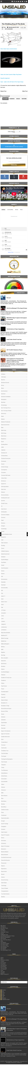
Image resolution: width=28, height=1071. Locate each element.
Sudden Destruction (5, 736)
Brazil (2, 441)
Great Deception (4, 568)
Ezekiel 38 (3, 537)
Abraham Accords (5, 382)
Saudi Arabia (4, 722)
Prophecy (3, 694)
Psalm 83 (3, 697)
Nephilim (3, 652)
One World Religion (5, 672)
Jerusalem (3, 613)
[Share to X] (23, 27)
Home (2, 957)
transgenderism (4, 891)
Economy (3, 517)
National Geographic (5, 937)
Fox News (3, 930)
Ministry (3, 646)
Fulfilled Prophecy (5, 551)
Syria (2, 739)
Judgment (3, 624)
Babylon (3, 419)
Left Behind (3, 629)
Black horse (3, 435)
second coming (4, 879)
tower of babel (4, 888)
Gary (3, 991)
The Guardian (4, 947)
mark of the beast (5, 846)
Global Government (5, 554)
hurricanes (3, 840)
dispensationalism (5, 818)
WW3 (2, 792)
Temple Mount (4, 742)
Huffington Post (4, 934)
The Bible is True (4, 750)
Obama (2, 669)
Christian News (4, 455)
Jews (2, 618)
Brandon (4, 990)
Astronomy (3, 413)
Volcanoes (3, 790)
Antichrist (3, 393)
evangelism (3, 826)
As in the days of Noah (6, 410)
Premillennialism (4, 691)
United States (4, 775)
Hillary (3, 995)
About (2, 958)
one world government (6, 857)
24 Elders (3, 374)
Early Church (4, 509)
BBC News (3, 925)
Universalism (4, 778)
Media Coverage (4, 638)
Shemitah (3, 728)
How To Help (4, 967)
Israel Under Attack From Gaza (14, 339)
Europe (2, 531)
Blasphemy (3, 438)
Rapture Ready (4, 700)
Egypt (2, 520)
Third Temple (4, 761)
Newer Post (3, 91)
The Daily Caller (4, 945)
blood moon (3, 806)
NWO (2, 649)
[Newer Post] (0, 534)
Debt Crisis (3, 489)
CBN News (3, 927)
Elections (3, 523)
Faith (2, 539)
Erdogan (3, 525)
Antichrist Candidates (5, 396)
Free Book (3, 964)
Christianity (3, 461)
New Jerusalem (4, 657)
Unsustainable (4, 781)
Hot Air (2, 933)
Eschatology (3, 528)
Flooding (3, 545)
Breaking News (4, 444)
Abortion (3, 379)
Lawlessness (4, 627)
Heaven (2, 573)
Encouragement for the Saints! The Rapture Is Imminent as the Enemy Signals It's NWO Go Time (15, 360)
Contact (2, 961)
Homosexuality (4, 587)
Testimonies (4, 747)
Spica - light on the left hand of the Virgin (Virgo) (12, 81)
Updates (3, 973)
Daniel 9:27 (3, 483)
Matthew (4, 998)
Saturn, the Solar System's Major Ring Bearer (11, 74)
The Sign (3, 971)
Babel (2, 416)
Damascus (3, 480)
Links (2, 970)
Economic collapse (5, 514)
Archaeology (4, 405)
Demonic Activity (4, 495)
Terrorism (3, 745)
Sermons (3, 725)
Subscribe (14, 165)
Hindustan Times (5, 932)
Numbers (3, 666)
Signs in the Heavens (5, 731)
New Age (3, 655)
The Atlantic (3, 942)
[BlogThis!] (22, 27)
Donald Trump (4, 503)
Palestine (3, 674)
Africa (2, 385)
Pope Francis (4, 686)
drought (3, 820)
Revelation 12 (4, 702)
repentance (3, 868)
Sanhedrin (3, 719)
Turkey (2, 767)
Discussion (3, 962)
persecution (3, 863)
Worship (3, 804)
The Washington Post (6, 950)
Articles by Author (5, 960)
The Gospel (3, 756)
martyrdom (3, 849)
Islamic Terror (4, 601)
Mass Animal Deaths (5, 632)
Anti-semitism (4, 391)
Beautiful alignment (5, 78)
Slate (2, 941)
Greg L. (3, 992)
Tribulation (3, 764)
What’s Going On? (5, 974)
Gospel (2, 565)
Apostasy (3, 402)
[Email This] (21, 27)
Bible (2, 427)
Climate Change (4, 466)
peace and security (5, 860)
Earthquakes (4, 511)
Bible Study (3, 430)
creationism (3, 815)
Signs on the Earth (5, 733)
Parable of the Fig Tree (6, 677)
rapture (3, 865)
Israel (2, 604)
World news (3, 801)
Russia (2, 714)
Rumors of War (4, 711)
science (3, 877)
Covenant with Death (5, 475)
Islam (2, 598)
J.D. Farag (3, 610)
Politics (2, 683)
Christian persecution (5, 458)
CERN (2, 447)
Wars (2, 798)
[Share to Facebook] (25, 27)
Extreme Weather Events (6, 534)
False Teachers (4, 542)
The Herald (3, 948)
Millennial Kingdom (5, 643)
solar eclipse (4, 882)
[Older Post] (27, 534)
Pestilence (3, 680)
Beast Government (5, 424)
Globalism (3, 556)
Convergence (4, 469)
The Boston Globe (5, 943)
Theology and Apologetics (7, 759)
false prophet (4, 832)
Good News (3, 562)
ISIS (2, 590)
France (2, 548)
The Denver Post (5, 946)
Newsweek (3, 938)
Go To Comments (9, 28)
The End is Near (4, 753)
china (2, 812)
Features (24, 98)
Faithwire (3, 929)
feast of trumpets (5, 835)
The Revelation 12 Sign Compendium (15, 329)
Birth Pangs (3, 433)
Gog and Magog (4, 559)
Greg (3, 994)
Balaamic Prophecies (5, 421)
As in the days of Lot (5, 407)
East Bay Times (4, 928)
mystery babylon (4, 851)
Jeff (3, 996)
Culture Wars (4, 478)
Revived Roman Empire (6, 708)
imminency (3, 843)
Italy (2, 607)
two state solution (5, 893)
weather (3, 896)
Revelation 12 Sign (5, 705)
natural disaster (4, 854)
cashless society (4, 809)
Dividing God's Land (5, 497)
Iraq (2, 593)
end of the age (4, 823)
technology (3, 885)
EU (1, 506)
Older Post (24, 91)
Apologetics (3, 399)
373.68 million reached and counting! (14, 146)
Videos (2, 784)
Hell (2, 576)
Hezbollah (3, 582)
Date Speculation (5, 486)
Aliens (2, 388)
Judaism (3, 621)
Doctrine (3, 500)
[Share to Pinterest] (2, 29)
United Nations (4, 773)
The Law (9, 297)
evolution (3, 829)
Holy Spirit (3, 584)
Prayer (2, 688)
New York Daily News (6, 939)
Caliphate (3, 450)
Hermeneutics (4, 579)
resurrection (4, 871)
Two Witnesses (4, 770)
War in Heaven (4, 795)
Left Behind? (4, 969)
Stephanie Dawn (6, 999)
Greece (2, 570)
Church (2, 464)
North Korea (3, 663)
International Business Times (7, 936)
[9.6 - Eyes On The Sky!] (14, 285)
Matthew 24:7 (4, 635)
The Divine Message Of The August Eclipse (17, 308)
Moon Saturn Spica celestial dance (9, 48)
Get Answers (4, 965)
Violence (3, 787)
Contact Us (19, 1062)
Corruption (3, 472)
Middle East (3, 641)
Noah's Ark (3, 660)
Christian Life (4, 452)
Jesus (2, 615)
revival (2, 874)
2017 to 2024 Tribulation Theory (14, 350)
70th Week (3, 377)
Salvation (3, 716)
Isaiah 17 (3, 596)
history (2, 837)
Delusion (3, 492)
